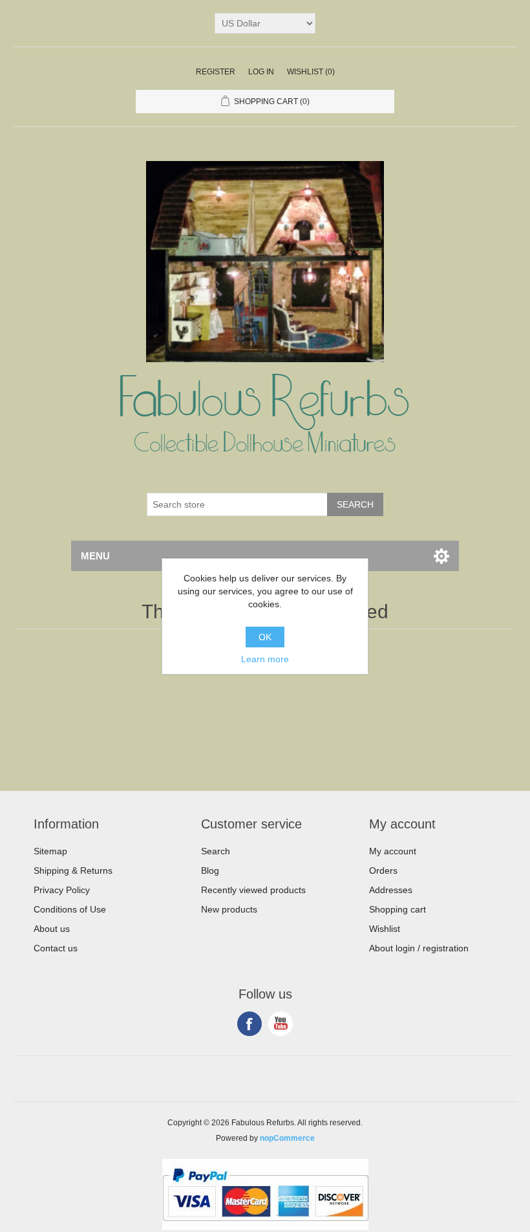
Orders (383, 870)
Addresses (390, 890)
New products (229, 909)
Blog (210, 870)
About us (52, 929)
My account (392, 851)
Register (215, 71)
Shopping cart (397, 909)
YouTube (280, 1023)
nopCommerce (287, 1138)
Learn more (265, 659)
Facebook (249, 1023)
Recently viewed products (253, 890)
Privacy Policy (62, 890)
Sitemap (50, 851)
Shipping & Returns (73, 870)
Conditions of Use (70, 909)
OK (265, 637)
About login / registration (419, 948)
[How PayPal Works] (265, 1227)
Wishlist (384, 929)
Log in (261, 71)
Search (215, 851)
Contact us (56, 948)
